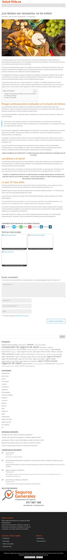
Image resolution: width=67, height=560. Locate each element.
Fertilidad (4, 398)
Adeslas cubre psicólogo (10, 345)
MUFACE (48, 352)
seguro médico (51, 359)
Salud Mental (5, 416)
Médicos (53, 352)
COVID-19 (50, 347)
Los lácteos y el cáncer (10, 95)
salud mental (10, 357)
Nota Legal (6, 541)
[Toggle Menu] (64, 5)
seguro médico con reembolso (28, 361)
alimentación (22, 345)
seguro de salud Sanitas (25, 359)
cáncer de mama (22, 349)
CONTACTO (6, 538)
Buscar (62, 336)
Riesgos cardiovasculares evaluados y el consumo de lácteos (20, 94)
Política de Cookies (8, 544)
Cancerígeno (5, 381)
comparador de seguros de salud (20, 347)
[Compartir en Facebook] (6, 226)
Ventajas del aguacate (30, 366)
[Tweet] (15, 226)
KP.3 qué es (13, 351)
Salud (3, 414)
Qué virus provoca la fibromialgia (54, 354)
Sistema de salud (50, 363)
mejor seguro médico (39, 352)
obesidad (59, 352)
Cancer (4, 379)
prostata (17, 354)
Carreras (4, 384)
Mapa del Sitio (7, 546)
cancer (30, 344)
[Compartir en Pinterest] (32, 226)
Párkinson (4, 411)
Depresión (5, 389)
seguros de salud (12, 363)
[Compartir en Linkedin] (44, 226)
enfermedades (56, 349)
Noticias (4, 406)
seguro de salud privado (10, 359)
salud (3, 357)
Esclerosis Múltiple (7, 395)
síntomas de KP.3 (60, 363)
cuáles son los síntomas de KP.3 (9, 349)
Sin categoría (5, 425)
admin (6, 16)
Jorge (7, 470)
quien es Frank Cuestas (27, 354)
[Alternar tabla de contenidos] (34, 91)
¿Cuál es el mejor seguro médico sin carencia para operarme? (20, 445)
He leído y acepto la (16, 316)
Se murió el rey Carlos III (38, 363)
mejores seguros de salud (24, 352)
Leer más (39, 557)
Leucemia (4, 400)
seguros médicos (27, 363)
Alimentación (22, 16)
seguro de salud (54, 356)
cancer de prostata (40, 345)
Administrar (40, 538)
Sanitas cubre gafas (21, 357)
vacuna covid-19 (19, 366)
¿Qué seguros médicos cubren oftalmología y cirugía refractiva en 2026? (23, 440)
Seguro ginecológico (39, 359)
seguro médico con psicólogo (10, 361)
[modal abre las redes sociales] (50, 226)
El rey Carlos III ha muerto (44, 349)
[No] (65, 555)
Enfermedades (6, 392)
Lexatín (12, 453)
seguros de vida (6, 422)
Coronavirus (43, 347)
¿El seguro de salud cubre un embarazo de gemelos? (17, 435)
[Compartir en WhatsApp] (23, 226)
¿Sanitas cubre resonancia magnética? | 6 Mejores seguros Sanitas (21, 437)
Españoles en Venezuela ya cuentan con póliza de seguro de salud (43, 460)
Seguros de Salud (7, 419)
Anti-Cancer (5, 376)
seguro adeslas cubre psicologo (37, 357)
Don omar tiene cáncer (32, 349)
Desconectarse (41, 541)
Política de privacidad (22, 316)
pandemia (10, 354)
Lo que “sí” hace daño (10, 97)
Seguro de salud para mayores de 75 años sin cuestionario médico (21, 443)
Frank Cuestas (6, 352)
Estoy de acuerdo (30, 557)
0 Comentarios (31, 16)
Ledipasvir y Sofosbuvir (17, 470)
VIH (3, 427)
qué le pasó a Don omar (40, 354)
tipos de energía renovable (8, 366)
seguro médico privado (47, 361)
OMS (3, 354)
